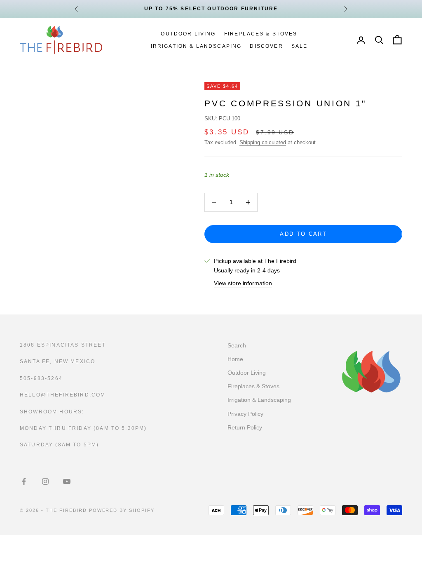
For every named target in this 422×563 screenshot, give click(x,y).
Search (236, 345)
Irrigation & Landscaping (196, 46)
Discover (266, 46)
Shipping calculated (262, 142)
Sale (299, 46)
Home (235, 359)
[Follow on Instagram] (45, 481)
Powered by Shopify (122, 510)
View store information (243, 283)
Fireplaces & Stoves (261, 34)
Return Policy (244, 427)
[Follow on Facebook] (24, 481)
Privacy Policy (245, 414)
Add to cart (303, 234)
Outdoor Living (188, 34)
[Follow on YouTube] (67, 481)
